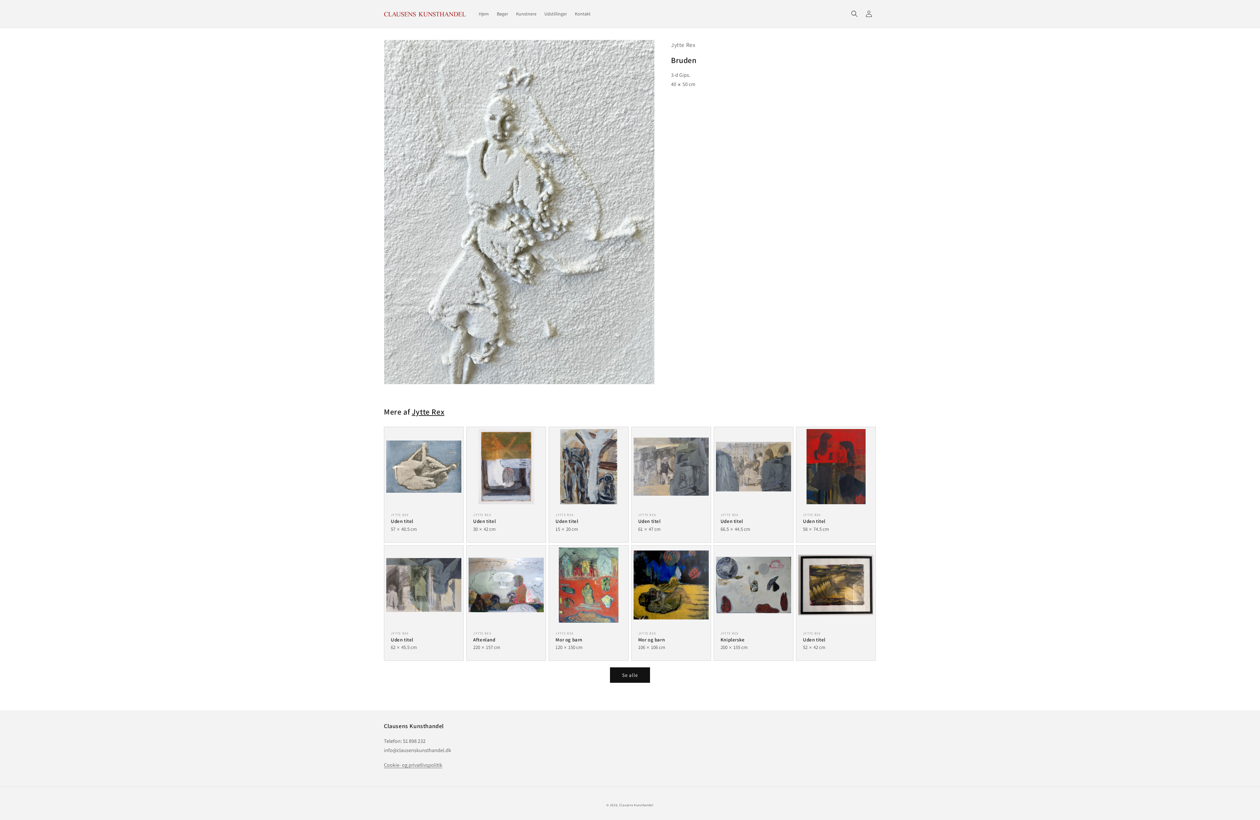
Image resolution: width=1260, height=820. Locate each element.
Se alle (630, 675)
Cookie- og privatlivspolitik (413, 765)
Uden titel (402, 521)
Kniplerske (733, 640)
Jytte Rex (683, 45)
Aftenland (484, 640)
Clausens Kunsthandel (636, 805)
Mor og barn (569, 640)
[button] (854, 14)
